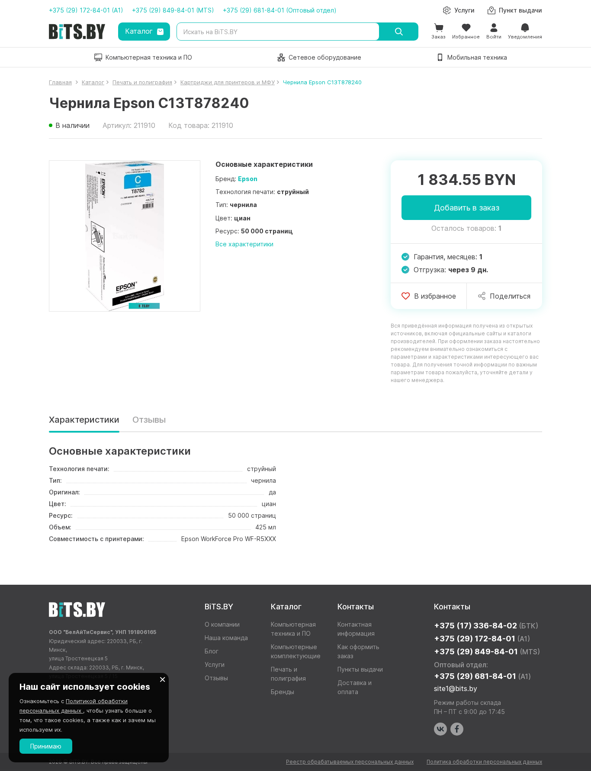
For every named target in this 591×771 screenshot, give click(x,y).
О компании (222, 624)
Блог (211, 651)
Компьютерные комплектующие (296, 651)
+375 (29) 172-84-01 (482, 638)
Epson (247, 178)
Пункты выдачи (360, 669)
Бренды (282, 691)
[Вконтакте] (440, 729)
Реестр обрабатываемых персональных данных (350, 761)
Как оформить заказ (358, 651)
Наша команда (226, 637)
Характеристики (84, 419)
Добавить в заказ (466, 207)
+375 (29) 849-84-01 (487, 651)
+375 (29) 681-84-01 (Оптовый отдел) (280, 10)
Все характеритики (244, 244)
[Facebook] (456, 729)
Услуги (215, 664)
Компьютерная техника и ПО (293, 629)
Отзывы (149, 419)
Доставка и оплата (354, 687)
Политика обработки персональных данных (484, 761)
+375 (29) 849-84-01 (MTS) (173, 10)
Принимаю (45, 746)
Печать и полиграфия (288, 674)
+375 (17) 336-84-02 (486, 625)
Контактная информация (356, 629)
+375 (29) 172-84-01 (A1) (86, 10)
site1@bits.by (455, 688)
